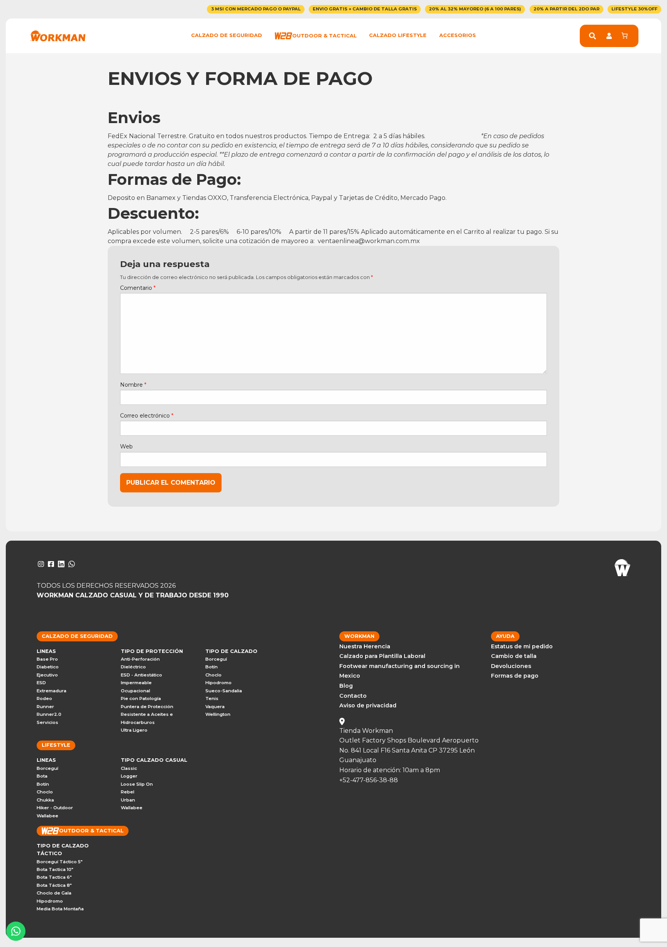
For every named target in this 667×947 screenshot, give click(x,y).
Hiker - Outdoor (55, 807)
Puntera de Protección (147, 706)
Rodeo (44, 698)
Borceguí (216, 659)
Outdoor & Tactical (324, 35)
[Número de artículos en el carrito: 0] (624, 35)
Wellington (217, 714)
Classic (129, 768)
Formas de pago (514, 675)
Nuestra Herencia (364, 646)
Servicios (47, 722)
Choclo (213, 675)
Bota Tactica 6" (54, 877)
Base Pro (47, 659)
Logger (129, 776)
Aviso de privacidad (367, 705)
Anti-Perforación (140, 659)
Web (126, 446)
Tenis (211, 698)
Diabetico (48, 667)
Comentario (138, 287)
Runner (45, 706)
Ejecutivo (47, 675)
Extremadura (51, 690)
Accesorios (457, 35)
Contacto (353, 695)
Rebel (127, 792)
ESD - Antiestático (141, 675)
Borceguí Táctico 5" (60, 861)
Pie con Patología (141, 698)
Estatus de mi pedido (522, 646)
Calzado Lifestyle (398, 35)
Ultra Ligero (134, 730)
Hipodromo (218, 682)
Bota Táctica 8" (54, 885)
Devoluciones (511, 666)
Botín (211, 667)
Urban (128, 800)
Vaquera (215, 706)
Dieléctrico (133, 667)
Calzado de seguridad (226, 35)
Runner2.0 (49, 714)
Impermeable (136, 682)
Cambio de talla (514, 656)
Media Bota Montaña (60, 908)
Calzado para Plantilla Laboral (382, 656)
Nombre (133, 384)
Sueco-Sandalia (223, 690)
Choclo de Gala (54, 893)
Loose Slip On (137, 784)
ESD (41, 682)
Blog (346, 685)
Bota (42, 776)
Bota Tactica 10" (55, 869)
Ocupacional (135, 690)
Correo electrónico (146, 415)
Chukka (45, 800)
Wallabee (47, 815)
